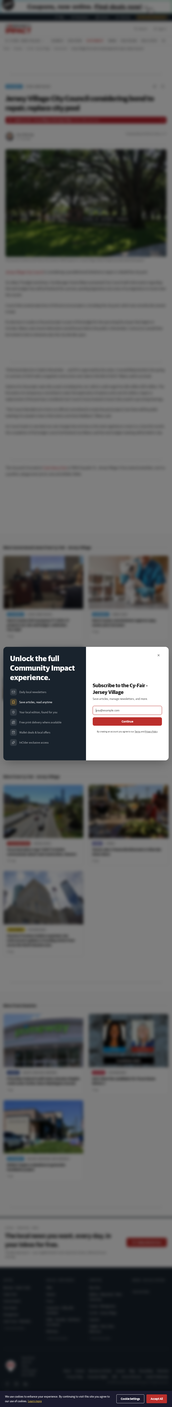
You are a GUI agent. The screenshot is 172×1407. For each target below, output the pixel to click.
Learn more (35, 1401)
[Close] (158, 655)
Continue (127, 721)
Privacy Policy (151, 731)
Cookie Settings (130, 1398)
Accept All (157, 1398)
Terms (138, 731)
